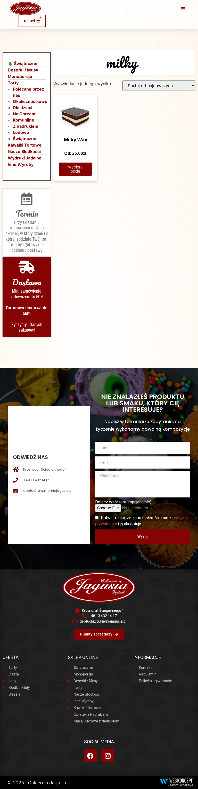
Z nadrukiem (25, 126)
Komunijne (23, 120)
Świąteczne (24, 138)
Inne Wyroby (21, 164)
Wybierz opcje (75, 169)
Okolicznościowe (30, 101)
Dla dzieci (22, 107)
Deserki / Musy (23, 70)
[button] (183, 8)
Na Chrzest (24, 113)
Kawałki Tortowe (25, 145)
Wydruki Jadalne (25, 157)
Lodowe (21, 132)
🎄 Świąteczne (22, 63)
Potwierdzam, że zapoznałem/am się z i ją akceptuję (141, 520)
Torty (13, 82)
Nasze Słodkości (24, 151)
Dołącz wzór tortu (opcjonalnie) (123, 502)
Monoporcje (20, 76)
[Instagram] (107, 755)
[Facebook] (90, 755)
